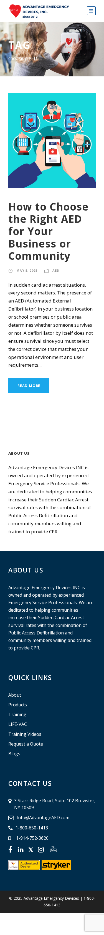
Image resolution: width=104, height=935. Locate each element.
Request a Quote (25, 744)
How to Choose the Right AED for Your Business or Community (48, 231)
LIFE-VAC (17, 724)
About (14, 695)
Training (17, 714)
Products (17, 705)
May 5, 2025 (26, 270)
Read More (28, 385)
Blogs (14, 754)
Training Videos (24, 734)
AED (55, 270)
